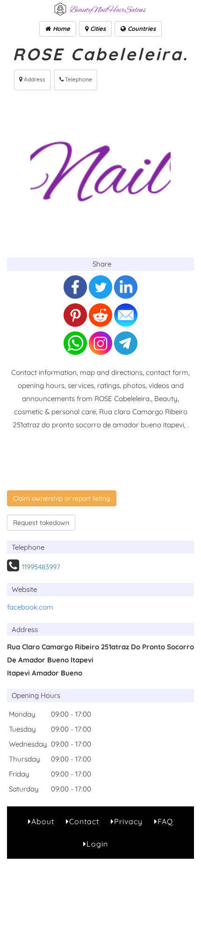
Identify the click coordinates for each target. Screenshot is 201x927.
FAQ (165, 821)
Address (33, 79)
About (42, 821)
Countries (141, 28)
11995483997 (41, 566)
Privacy (128, 821)
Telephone (78, 79)
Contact (84, 821)
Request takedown (41, 522)
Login (97, 843)
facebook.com (30, 607)
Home (60, 28)
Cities (97, 28)
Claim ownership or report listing (61, 498)
